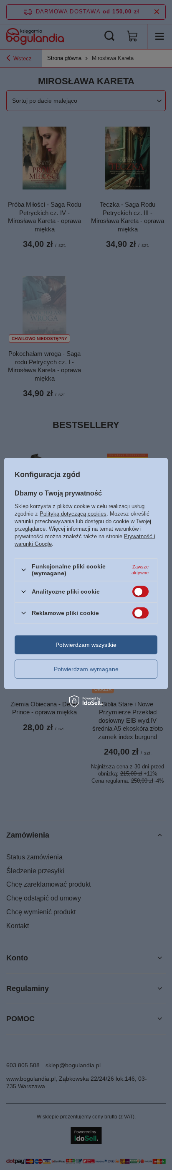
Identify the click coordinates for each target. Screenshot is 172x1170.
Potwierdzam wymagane (86, 669)
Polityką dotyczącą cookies (73, 514)
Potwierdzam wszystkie (86, 644)
